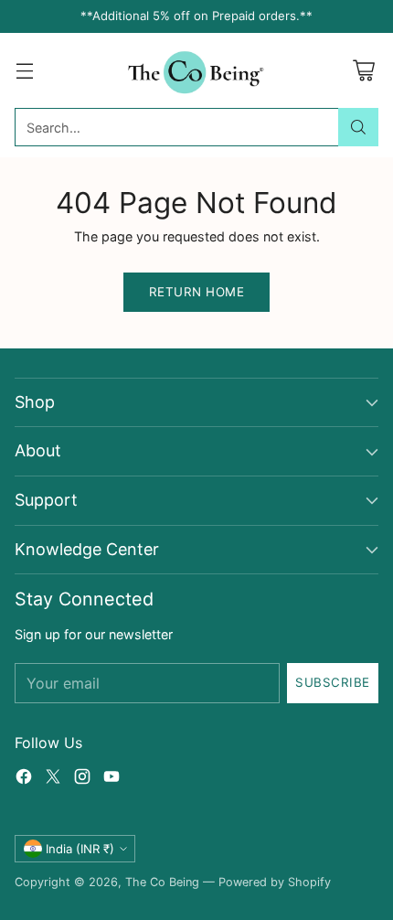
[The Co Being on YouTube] (111, 779)
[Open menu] (24, 70)
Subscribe (332, 682)
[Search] (358, 127)
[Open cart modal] (363, 70)
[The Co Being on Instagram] (82, 779)
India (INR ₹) (80, 848)
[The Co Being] (197, 70)
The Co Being (162, 882)
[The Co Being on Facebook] (24, 779)
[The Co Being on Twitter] (53, 779)
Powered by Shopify (274, 882)
